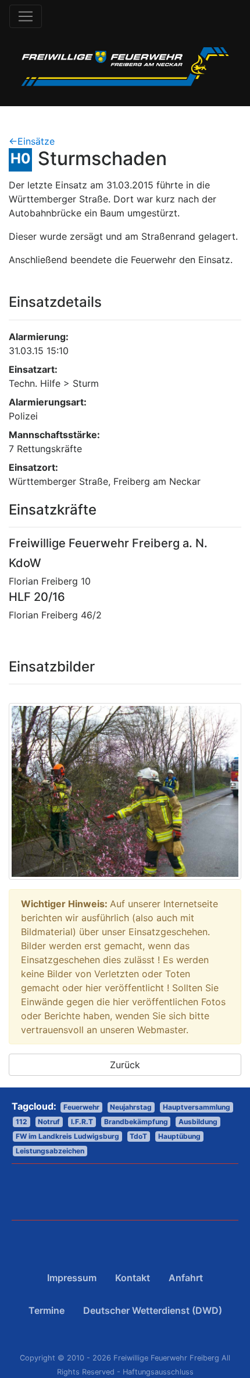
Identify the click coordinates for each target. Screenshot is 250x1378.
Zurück (125, 1065)
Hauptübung (179, 1136)
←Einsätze (32, 141)
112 (21, 1121)
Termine (46, 1310)
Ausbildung (197, 1121)
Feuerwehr (81, 1107)
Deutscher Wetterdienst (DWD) (152, 1310)
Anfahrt (186, 1277)
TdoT (138, 1136)
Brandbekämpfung (136, 1121)
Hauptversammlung (196, 1107)
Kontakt (132, 1277)
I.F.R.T (82, 1121)
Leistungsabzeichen (50, 1150)
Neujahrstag (131, 1107)
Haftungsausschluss (158, 1371)
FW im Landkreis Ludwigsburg (67, 1136)
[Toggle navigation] (25, 16)
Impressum (72, 1277)
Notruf (49, 1121)
